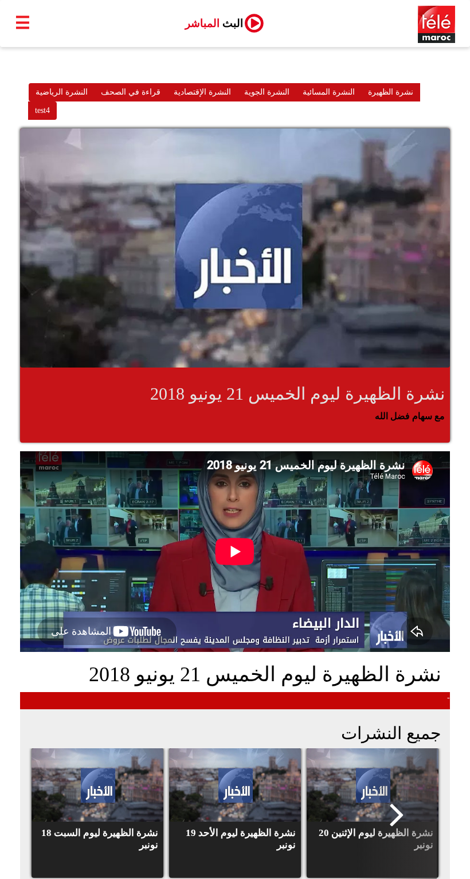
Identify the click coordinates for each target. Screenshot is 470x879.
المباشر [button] (214, 23)
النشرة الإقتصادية (202, 92)
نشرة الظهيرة (390, 92)
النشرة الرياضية (62, 92)
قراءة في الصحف (130, 92)
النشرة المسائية (329, 92)
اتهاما (409, 700)
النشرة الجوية (266, 92)
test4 (42, 110)
